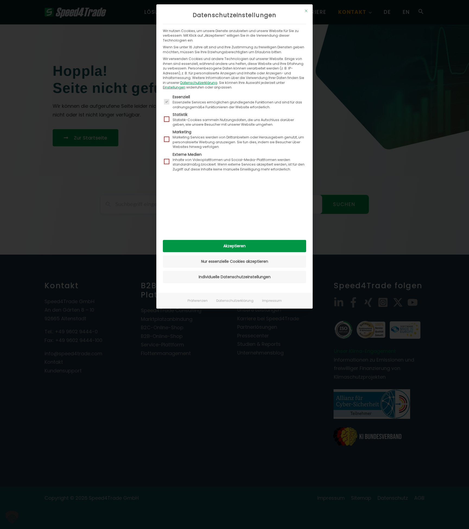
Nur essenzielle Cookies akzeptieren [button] (234, 261)
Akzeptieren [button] (234, 246)
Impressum (272, 300)
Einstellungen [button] (174, 87)
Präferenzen (198, 300)
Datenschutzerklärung (198, 82)
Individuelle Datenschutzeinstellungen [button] (235, 277)
